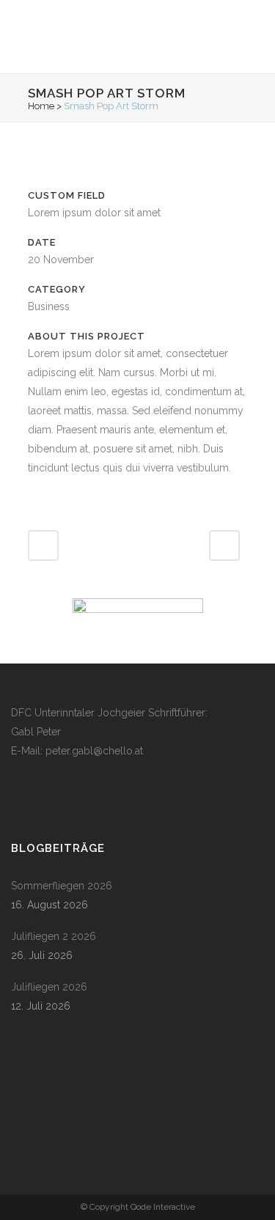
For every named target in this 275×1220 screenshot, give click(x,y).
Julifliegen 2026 (49, 987)
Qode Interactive (163, 1207)
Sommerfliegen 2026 (61, 886)
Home (41, 105)
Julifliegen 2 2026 (53, 936)
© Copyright (106, 1207)
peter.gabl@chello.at (94, 751)
